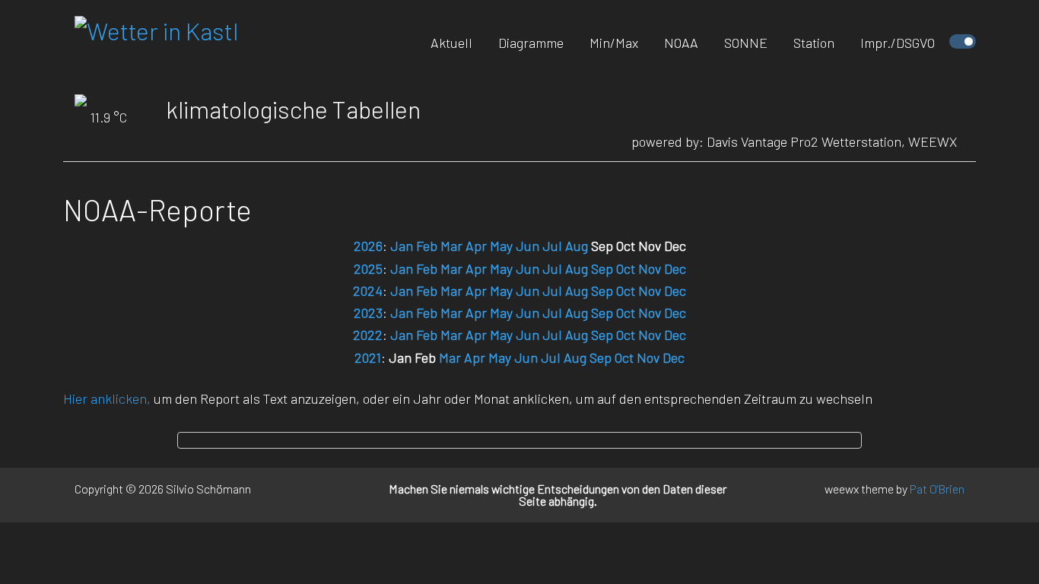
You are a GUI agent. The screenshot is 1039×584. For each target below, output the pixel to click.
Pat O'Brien (937, 488)
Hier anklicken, (107, 398)
